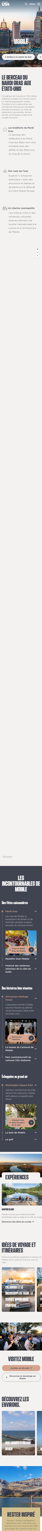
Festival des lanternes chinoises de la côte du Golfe (18, 968)
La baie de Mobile (15, 1132)
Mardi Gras (11, 911)
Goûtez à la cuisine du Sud (19, 57)
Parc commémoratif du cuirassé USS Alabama (18, 1059)
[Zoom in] (37, 249)
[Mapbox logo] (7, 857)
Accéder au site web (19, 1368)
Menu (32, 4)
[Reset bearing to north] (37, 255)
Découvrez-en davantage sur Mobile (22, 1377)
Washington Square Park (19, 1085)
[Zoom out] (37, 252)
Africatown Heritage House (16, 998)
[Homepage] (6, 5)
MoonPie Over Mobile (17, 958)
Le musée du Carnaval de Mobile (19, 1049)
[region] (21, 552)
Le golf (9, 1139)
